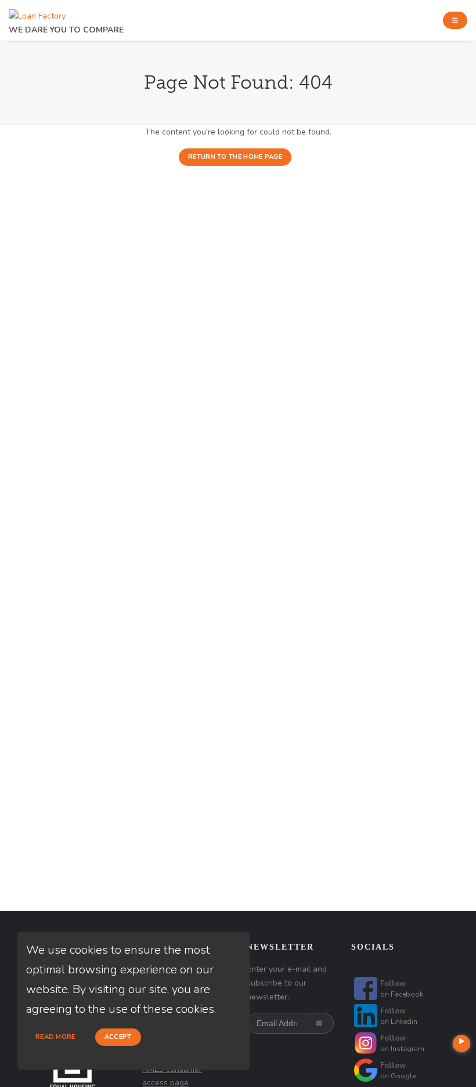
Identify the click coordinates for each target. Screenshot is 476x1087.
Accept (118, 1037)
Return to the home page (235, 156)
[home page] (37, 13)
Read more (55, 1037)
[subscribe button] (320, 1023)
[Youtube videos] (461, 1043)
